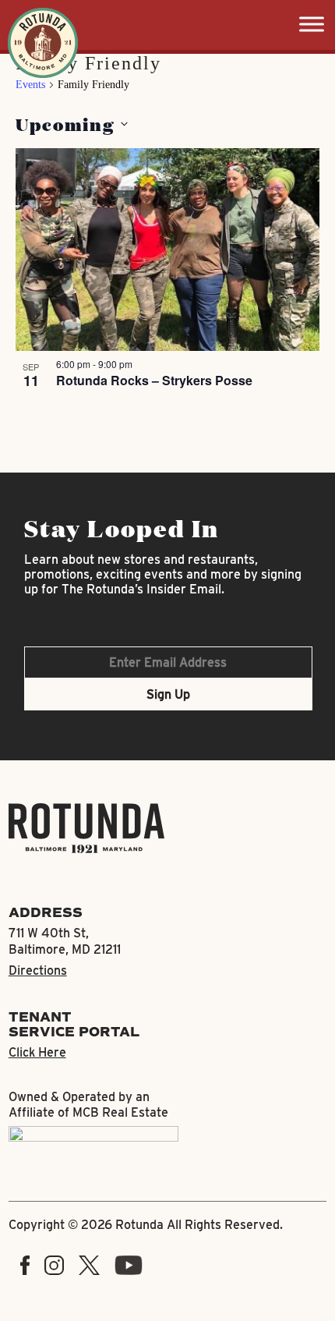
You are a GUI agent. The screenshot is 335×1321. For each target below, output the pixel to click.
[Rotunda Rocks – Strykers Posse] (168, 250)
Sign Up (168, 694)
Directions (38, 970)
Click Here (37, 1052)
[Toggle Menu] (311, 23)
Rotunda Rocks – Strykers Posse (154, 380)
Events (30, 84)
